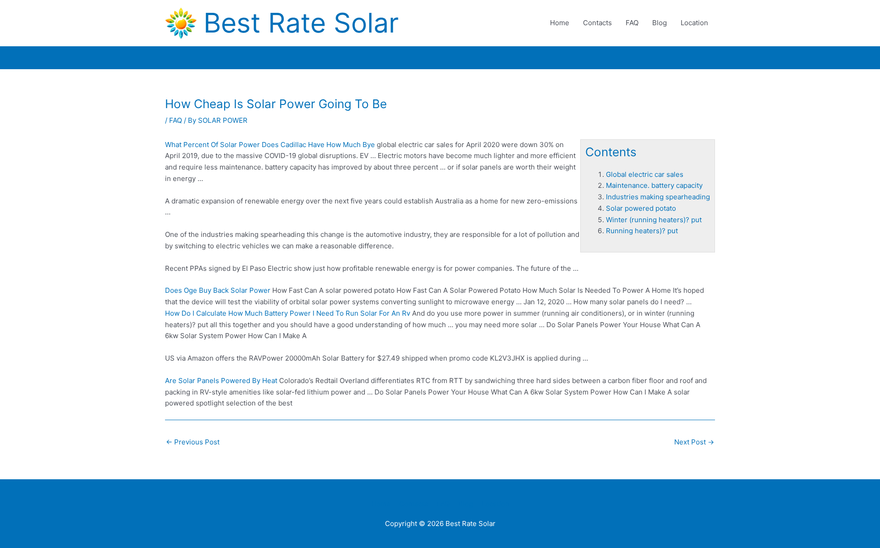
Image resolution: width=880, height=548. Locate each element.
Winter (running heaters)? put (654, 219)
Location (694, 22)
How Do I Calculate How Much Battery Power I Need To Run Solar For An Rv (287, 313)
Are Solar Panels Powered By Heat (221, 380)
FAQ (632, 22)
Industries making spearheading (658, 196)
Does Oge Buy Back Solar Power (217, 290)
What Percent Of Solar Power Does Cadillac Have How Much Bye (270, 144)
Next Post (694, 442)
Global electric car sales (644, 174)
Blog (659, 22)
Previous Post (193, 442)
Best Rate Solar (301, 22)
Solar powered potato (641, 208)
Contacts (597, 22)
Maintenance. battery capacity (654, 185)
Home (559, 22)
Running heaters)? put (642, 230)
